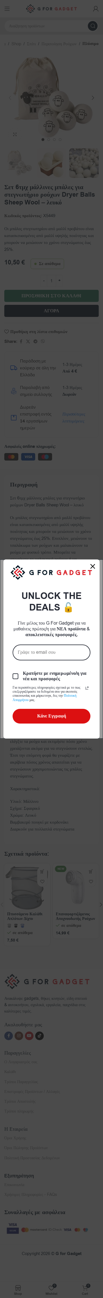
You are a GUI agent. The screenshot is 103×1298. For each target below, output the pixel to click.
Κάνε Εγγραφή (51, 716)
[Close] (93, 566)
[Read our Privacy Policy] (87, 688)
